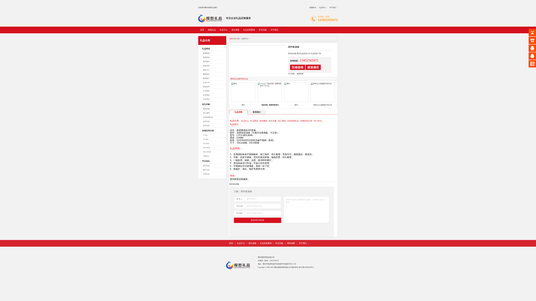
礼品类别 (206, 49)
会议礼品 (206, 121)
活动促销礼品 (208, 117)
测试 (243, 105)
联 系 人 (239, 199)
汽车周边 (206, 99)
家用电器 (206, 53)
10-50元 (206, 139)
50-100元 (206, 144)
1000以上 (206, 156)
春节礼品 (206, 166)
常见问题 (279, 243)
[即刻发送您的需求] (297, 69)
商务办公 (206, 70)
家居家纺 (206, 57)
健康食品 (206, 74)
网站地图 (291, 243)
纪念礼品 (206, 126)
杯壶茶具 (206, 66)
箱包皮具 (206, 87)
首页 (202, 30)
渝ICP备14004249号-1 (306, 267)
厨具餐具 (206, 62)
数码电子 (206, 78)
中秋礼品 (206, 174)
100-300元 (206, 148)
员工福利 (206, 113)
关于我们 (332, 8)
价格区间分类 (208, 131)
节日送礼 (206, 161)
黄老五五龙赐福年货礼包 (323, 105)
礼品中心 (322, 8)
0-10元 (205, 135)
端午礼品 (206, 170)
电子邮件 (239, 213)
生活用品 (206, 95)
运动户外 (206, 82)
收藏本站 (312, 8)
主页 (238, 39)
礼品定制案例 (266, 243)
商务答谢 (206, 109)
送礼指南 (252, 243)
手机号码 (239, 206)
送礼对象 (206, 104)
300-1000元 (207, 152)
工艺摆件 (206, 91)
